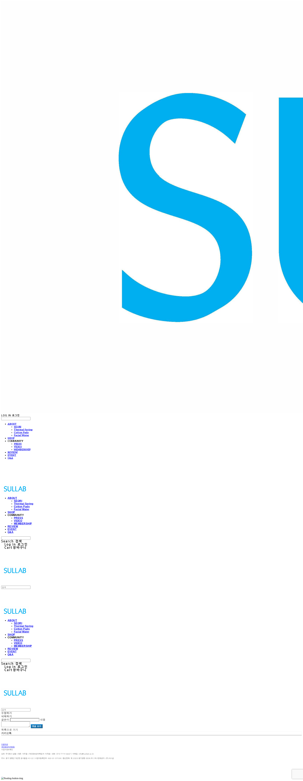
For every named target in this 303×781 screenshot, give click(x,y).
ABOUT (12, 424)
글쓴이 (5, 719)
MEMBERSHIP (22, 449)
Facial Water (21, 435)
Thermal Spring (23, 429)
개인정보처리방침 (8, 747)
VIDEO (18, 446)
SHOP (11, 438)
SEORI (17, 426)
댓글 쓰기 (36, 726)
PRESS (18, 443)
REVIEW (13, 452)
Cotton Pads (21, 432)
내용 (42, 719)
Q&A (10, 458)
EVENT (12, 455)
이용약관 (4, 744)
